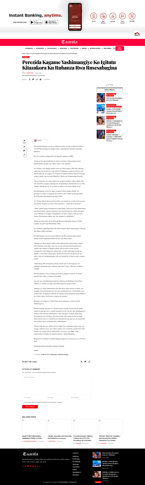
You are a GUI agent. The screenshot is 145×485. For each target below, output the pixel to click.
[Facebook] (23, 466)
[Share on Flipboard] (33, 79)
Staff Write (30, 73)
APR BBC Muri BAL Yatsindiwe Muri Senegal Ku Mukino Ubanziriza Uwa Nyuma (109, 438)
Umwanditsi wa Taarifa (30, 441)
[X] (25, 466)
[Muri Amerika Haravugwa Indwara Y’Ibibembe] (101, 97)
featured (43, 354)
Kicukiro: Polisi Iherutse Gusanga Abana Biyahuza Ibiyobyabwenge (113, 111)
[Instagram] (30, 466)
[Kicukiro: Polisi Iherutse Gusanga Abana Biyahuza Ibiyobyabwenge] (101, 108)
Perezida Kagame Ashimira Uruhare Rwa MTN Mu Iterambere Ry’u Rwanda (83, 438)
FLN (48, 354)
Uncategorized (117, 106)
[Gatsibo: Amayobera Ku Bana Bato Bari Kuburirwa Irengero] (60, 427)
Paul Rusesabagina (63, 354)
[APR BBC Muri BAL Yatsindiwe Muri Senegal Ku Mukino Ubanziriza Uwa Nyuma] (111, 427)
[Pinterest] (33, 466)
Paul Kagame (53, 354)
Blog (28, 53)
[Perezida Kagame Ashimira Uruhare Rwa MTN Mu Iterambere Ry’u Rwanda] (85, 427)
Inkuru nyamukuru (111, 93)
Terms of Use (73, 482)
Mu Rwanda (109, 106)
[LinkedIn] (35, 466)
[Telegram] (38, 466)
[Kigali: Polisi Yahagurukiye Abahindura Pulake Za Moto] (34, 427)
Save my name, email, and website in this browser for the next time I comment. (43, 402)
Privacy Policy (64, 482)
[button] (98, 482)
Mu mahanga (110, 95)
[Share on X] (29, 79)
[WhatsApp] (40, 466)
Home (23, 53)
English (38, 140)
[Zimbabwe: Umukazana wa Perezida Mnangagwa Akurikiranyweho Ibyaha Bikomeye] (101, 120)
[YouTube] (28, 466)
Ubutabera (26, 57)
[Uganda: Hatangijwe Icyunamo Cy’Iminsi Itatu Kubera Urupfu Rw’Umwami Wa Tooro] (101, 134)
